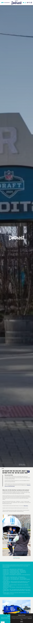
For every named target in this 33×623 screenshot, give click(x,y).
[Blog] (27, 2)
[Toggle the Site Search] (29, 2)
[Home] (16, 3)
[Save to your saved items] (29, 472)
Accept (21, 621)
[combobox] (3, 622)
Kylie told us (26, 505)
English (2, 622)
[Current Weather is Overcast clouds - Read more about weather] (25, 2)
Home (3, 468)
